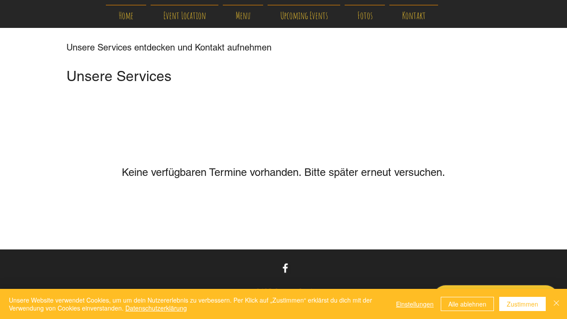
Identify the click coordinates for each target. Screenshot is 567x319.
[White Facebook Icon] (285, 268)
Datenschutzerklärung (156, 307)
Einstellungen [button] (415, 304)
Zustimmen (522, 304)
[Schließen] (556, 304)
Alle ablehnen (467, 304)
